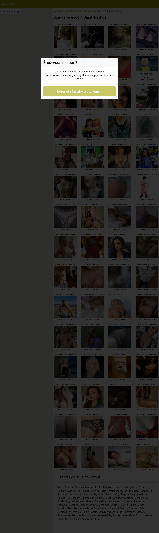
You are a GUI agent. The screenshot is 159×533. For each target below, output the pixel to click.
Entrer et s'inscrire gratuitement (79, 91)
